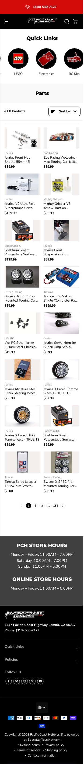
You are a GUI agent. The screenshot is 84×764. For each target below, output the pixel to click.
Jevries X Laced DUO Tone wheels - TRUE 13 (22, 432)
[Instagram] (24, 681)
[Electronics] (42, 58)
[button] (7, 21)
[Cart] (73, 21)
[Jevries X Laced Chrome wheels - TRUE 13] (59, 365)
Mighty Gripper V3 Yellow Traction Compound (55, 204)
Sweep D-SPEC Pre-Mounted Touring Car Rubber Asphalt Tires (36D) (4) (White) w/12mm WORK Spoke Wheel (22, 296)
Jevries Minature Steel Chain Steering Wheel (20, 387)
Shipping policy (55, 750)
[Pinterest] (32, 681)
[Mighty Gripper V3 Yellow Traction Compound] (59, 183)
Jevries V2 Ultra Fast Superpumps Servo (20, 204)
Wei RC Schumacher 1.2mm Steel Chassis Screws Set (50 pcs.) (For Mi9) (20, 341)
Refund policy (29, 745)
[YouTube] (40, 681)
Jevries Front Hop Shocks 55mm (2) (17, 159)
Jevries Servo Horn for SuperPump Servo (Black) (58, 341)
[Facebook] (9, 681)
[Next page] (61, 500)
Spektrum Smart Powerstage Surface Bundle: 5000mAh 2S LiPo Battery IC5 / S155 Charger (59, 432)
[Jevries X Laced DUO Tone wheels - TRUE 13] (22, 411)
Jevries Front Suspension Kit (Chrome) (53, 250)
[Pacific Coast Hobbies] (41, 21)
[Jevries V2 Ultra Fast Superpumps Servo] (22, 183)
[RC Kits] (70, 58)
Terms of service (27, 750)
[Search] (64, 21)
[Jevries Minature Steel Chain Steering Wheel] (22, 365)
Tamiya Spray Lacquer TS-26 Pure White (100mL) (20, 478)
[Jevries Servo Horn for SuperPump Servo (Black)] (59, 320)
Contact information (40, 755)
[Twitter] (17, 681)
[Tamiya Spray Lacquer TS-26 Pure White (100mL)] (22, 457)
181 (54, 500)
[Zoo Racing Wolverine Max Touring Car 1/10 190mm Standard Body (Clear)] (59, 137)
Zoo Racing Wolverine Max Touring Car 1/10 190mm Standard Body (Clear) (59, 159)
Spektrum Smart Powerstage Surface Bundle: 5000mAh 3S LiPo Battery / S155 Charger (20, 250)
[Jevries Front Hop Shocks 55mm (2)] (22, 137)
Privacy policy (53, 745)
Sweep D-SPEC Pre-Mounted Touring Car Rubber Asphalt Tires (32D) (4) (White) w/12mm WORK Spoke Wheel (59, 478)
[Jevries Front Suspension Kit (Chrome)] (59, 229)
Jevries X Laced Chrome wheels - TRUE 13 (59, 387)
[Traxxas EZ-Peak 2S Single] (59, 274)
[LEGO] (14, 58)
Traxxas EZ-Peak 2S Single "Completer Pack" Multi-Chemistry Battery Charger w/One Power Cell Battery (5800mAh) (59, 296)
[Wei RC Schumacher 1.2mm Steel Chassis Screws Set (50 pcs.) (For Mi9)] (22, 320)
